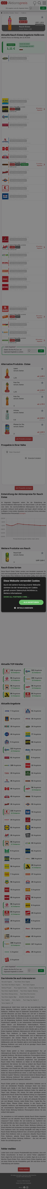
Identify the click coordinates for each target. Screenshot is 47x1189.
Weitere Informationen (13, 593)
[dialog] (23, 594)
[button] (24, 597)
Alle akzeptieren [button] (31, 602)
